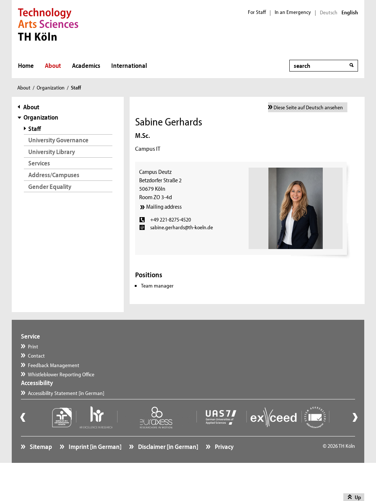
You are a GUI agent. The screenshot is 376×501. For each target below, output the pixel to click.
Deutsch (328, 12)
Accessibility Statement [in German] (66, 393)
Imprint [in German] (95, 446)
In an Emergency (293, 12)
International (129, 65)
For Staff (257, 12)
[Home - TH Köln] (48, 23)
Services (39, 163)
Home (26, 65)
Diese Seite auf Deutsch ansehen (308, 107)
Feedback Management (53, 365)
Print (33, 346)
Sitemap (40, 446)
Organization (51, 87)
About (53, 65)
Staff (34, 128)
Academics (86, 65)
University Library (51, 151)
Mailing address (164, 206)
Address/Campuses (53, 175)
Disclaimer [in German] (167, 446)
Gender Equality (49, 186)
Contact (36, 355)
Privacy (224, 446)
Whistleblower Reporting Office (61, 374)
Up (358, 497)
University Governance (58, 140)
